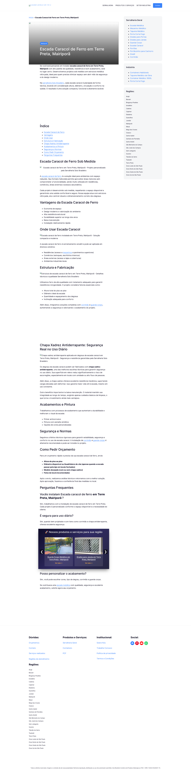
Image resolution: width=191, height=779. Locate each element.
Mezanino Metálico (138, 28)
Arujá (127, 96)
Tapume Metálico (137, 31)
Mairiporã (44, 43)
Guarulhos (129, 117)
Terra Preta (129, 163)
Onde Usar (48, 138)
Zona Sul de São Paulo (133, 175)
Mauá (128, 126)
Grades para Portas (138, 37)
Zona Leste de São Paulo (134, 166)
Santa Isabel (130, 135)
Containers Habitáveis (139, 73)
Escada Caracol (136, 46)
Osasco (128, 133)
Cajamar (129, 111)
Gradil (132, 54)
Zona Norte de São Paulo (134, 169)
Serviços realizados (37, 653)
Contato (157, 5)
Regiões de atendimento (39, 659)
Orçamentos (34, 643)
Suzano (128, 154)
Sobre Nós (101, 643)
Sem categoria (131, 151)
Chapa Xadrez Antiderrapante (56, 144)
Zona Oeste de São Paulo (134, 172)
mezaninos (67, 252)
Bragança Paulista (132, 102)
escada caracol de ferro (51, 176)
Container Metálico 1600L (141, 78)
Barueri (128, 99)
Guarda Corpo (136, 43)
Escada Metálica (137, 25)
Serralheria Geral (70, 643)
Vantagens (48, 135)
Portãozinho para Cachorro (141, 51)
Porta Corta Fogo (137, 34)
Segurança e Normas (52, 149)
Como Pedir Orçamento (54, 152)
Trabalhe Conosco (104, 648)
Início (31, 17)
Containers (67, 648)
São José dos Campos (133, 148)
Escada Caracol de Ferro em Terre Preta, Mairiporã (72, 51)
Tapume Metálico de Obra (141, 75)
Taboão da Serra (131, 157)
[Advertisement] (73, 107)
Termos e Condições (105, 659)
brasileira (129, 105)
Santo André (130, 142)
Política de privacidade (106, 653)
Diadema (129, 114)
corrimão (85, 305)
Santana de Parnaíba (133, 139)
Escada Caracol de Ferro (54, 132)
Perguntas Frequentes (53, 155)
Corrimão (134, 57)
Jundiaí (128, 120)
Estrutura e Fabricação (53, 141)
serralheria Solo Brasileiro (53, 83)
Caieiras (128, 108)
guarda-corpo (96, 305)
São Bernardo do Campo (134, 145)
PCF (64, 653)
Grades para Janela (138, 40)
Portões (133, 48)
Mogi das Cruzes (131, 129)
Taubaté (129, 160)
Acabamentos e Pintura (53, 146)
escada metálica (63, 585)
